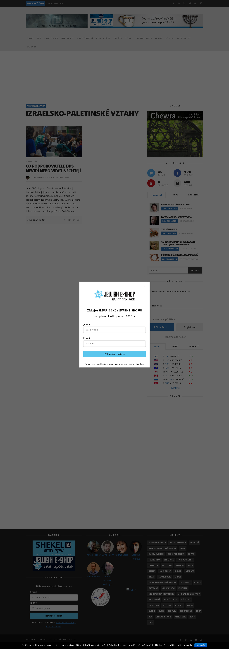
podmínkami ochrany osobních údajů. (126, 364)
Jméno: (87, 324)
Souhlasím (200, 645)
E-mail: (87, 338)
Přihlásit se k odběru (115, 354)
